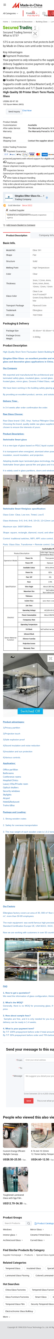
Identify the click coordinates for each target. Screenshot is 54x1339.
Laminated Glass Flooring (17, 1275)
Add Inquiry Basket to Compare (20, 225)
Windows (7, 1229)
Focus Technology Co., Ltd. (38, 1327)
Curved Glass (36, 1240)
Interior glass (9, 1234)
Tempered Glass (12, 1268)
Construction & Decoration (22, 21)
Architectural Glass (12, 1240)
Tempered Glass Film (15, 1304)
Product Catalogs (45, 1223)
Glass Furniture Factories (17, 1297)
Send (28, 1100)
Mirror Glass (36, 1229)
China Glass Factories (15, 1289)
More (5, 1316)
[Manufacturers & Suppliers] (27, 5)
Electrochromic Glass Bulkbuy (19, 1311)
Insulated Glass (34, 1268)
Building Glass (41, 21)
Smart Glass (40, 1297)
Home (5, 21)
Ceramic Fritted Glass (40, 1234)
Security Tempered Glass (42, 1304)
